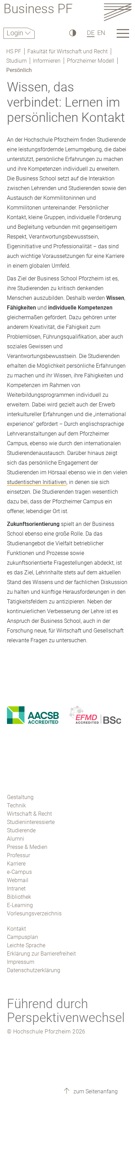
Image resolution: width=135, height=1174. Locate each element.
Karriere (16, 863)
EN (101, 32)
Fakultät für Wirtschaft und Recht (67, 51)
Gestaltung (20, 797)
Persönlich (19, 70)
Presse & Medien (27, 847)
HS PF (13, 51)
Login (16, 33)
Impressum (20, 962)
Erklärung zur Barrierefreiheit (41, 953)
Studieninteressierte (31, 822)
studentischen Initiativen (36, 482)
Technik (16, 805)
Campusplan (22, 937)
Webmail (17, 880)
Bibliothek (19, 897)
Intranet (16, 888)
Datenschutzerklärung (33, 970)
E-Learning (20, 905)
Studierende (21, 830)
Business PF (38, 9)
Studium (16, 60)
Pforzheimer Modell (90, 60)
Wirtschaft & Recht (29, 813)
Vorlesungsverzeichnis (34, 913)
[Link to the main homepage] (118, 12)
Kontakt (16, 928)
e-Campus (19, 872)
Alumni (15, 838)
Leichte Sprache (26, 945)
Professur (18, 855)
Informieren (47, 60)
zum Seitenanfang (95, 1091)
